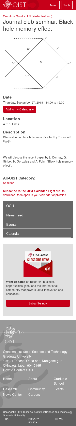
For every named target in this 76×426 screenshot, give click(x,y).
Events (11, 224)
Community (36, 389)
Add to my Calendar (19, 109)
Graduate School (60, 381)
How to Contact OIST (18, 370)
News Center (12, 394)
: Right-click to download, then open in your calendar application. (35, 193)
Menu (53, 5)
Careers (34, 394)
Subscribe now (38, 303)
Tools (66, 5)
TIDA (6, 419)
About (32, 378)
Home (7, 378)
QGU (10, 205)
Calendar (13, 233)
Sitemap (59, 419)
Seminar (8, 183)
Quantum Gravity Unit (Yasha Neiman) (27, 16)
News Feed (14, 215)
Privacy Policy (33, 420)
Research (10, 389)
